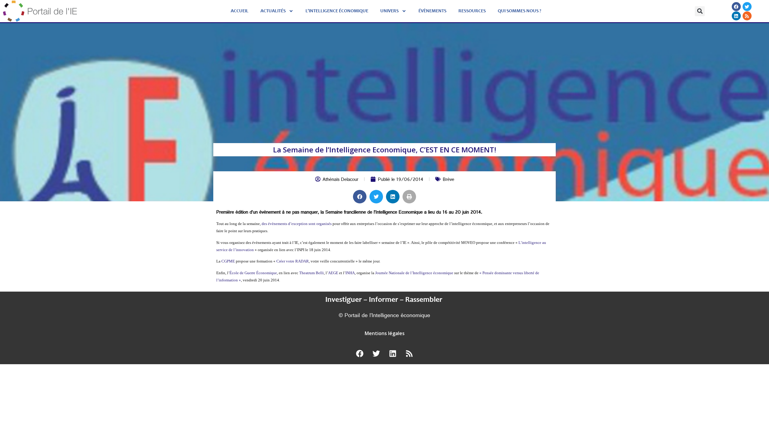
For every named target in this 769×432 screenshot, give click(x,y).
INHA (350, 273)
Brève (448, 180)
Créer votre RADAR (292, 261)
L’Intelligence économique (336, 11)
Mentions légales (385, 333)
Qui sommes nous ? (519, 11)
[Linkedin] (735, 15)
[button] (700, 11)
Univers (389, 11)
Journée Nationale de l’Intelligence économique (414, 273)
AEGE (333, 273)
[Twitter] (746, 6)
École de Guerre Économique (253, 273)
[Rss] (746, 15)
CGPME (228, 261)
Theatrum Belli (311, 273)
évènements (432, 11)
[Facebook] (735, 6)
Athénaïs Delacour (340, 180)
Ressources (472, 11)
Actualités (273, 11)
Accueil (239, 11)
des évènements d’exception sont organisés (297, 223)
